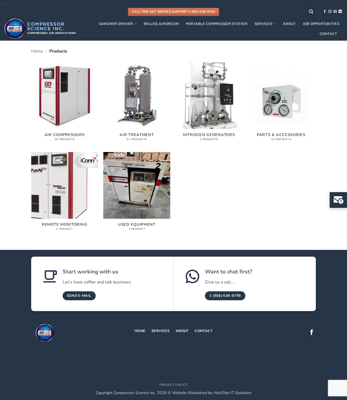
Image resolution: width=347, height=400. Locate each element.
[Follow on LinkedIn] (340, 12)
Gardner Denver (116, 23)
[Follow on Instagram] (330, 12)
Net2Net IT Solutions (233, 392)
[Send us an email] (335, 12)
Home (37, 51)
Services (263, 23)
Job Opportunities (321, 23)
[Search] (311, 11)
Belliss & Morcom (161, 23)
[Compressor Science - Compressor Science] (40, 29)
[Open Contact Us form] (338, 200)
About (289, 23)
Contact (328, 33)
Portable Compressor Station (217, 23)
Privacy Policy (173, 385)
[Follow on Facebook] (324, 12)
